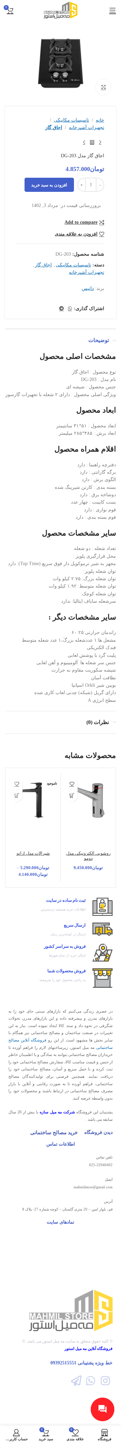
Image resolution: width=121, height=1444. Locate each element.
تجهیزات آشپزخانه (86, 127)
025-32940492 (101, 1165)
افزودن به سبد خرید (49, 184)
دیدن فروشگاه (98, 1132)
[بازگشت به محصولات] (92, 142)
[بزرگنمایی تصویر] (103, 87)
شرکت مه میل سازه (57, 1112)
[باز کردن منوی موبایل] (112, 10)
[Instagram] (105, 1380)
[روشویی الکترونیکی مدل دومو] (88, 800)
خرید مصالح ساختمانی (54, 1132)
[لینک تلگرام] (61, 308)
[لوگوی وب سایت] (61, 9)
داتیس (88, 288)
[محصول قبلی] (100, 142)
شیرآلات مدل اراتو (33, 853)
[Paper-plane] (76, 1380)
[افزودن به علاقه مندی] (72, 784)
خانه (100, 120)
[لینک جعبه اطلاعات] (60, 907)
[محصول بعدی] (84, 142)
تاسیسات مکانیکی (71, 120)
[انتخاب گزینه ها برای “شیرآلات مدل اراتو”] (17, 796)
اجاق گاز (53, 127)
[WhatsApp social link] (70, 308)
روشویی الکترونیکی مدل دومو (88, 856)
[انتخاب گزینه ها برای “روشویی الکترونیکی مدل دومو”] (72, 796)
